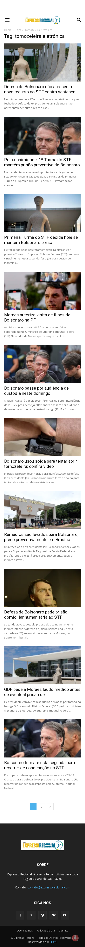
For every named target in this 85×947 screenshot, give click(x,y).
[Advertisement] (42, 7)
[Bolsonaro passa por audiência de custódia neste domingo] (42, 364)
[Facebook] (20, 915)
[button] (7, 20)
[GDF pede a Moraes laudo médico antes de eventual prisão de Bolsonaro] (42, 665)
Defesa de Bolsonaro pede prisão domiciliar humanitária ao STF (35, 615)
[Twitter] (31, 915)
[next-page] (50, 806)
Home (7, 30)
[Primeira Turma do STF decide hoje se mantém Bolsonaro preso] (42, 213)
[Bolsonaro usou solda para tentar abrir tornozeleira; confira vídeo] (42, 437)
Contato (63, 930)
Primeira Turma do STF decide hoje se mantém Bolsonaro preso (41, 240)
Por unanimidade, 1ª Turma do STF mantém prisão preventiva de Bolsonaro (42, 162)
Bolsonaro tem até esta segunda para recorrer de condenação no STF (39, 765)
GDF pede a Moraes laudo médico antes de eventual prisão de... (42, 692)
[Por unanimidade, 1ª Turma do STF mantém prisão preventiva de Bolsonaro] (42, 136)
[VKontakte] (54, 915)
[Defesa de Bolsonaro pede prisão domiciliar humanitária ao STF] (42, 588)
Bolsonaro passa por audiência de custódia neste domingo (36, 391)
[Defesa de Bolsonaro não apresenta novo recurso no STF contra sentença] (42, 62)
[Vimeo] (42, 915)
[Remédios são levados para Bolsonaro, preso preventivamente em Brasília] (42, 510)
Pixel (54, 942)
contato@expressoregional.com (48, 887)
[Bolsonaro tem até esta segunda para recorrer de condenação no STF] (42, 738)
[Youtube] (65, 915)
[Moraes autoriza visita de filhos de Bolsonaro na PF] (42, 291)
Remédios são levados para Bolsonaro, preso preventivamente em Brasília (41, 537)
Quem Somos (25, 930)
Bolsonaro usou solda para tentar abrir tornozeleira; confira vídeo (40, 464)
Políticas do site (46, 930)
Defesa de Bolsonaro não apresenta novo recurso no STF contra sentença (39, 89)
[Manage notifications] (75, 938)
